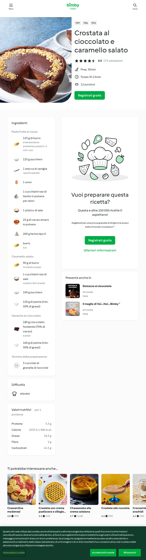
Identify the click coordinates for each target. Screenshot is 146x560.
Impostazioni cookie (14, 552)
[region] (73, 543)
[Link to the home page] (73, 6)
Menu (11, 9)
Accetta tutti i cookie (103, 552)
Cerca (135, 9)
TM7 (77, 23)
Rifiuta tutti (130, 552)
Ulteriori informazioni (100, 250)
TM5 (93, 23)
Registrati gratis (89, 95)
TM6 (86, 23)
